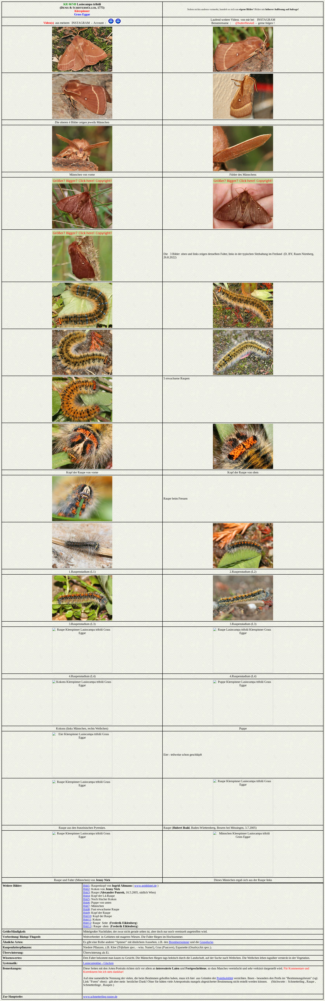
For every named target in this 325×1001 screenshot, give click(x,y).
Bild (85, 912)
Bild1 (86, 885)
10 (89, 916)
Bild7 (86, 906)
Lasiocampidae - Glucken (98, 963)
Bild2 (86, 889)
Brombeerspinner (179, 942)
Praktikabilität (225, 978)
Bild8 (86, 909)
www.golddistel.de (145, 885)
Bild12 (87, 922)
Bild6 (86, 902)
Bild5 (86, 899)
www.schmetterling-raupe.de (100, 996)
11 (89, 919)
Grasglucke (206, 942)
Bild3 (86, 892)
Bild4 (86, 895)
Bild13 (87, 926)
